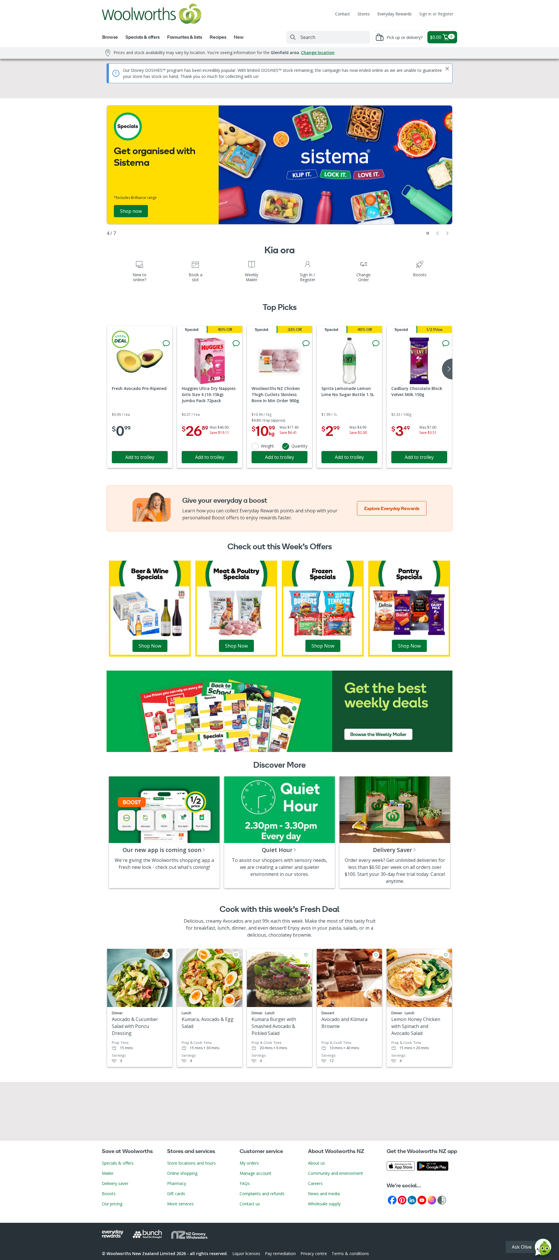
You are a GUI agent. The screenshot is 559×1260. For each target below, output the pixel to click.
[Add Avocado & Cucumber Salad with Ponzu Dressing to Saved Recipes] (166, 955)
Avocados (233, 921)
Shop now (131, 211)
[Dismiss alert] (447, 69)
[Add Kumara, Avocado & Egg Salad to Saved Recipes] (236, 955)
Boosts (109, 1193)
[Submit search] (293, 37)
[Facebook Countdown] (392, 1199)
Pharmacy (176, 1183)
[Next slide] (447, 233)
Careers (315, 1183)
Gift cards (176, 1193)
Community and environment (335, 1173)
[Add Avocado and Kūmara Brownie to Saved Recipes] (376, 955)
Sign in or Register (436, 14)
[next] (447, 369)
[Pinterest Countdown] (402, 1199)
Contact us (250, 1203)
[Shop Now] (150, 608)
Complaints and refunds (262, 1193)
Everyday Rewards (394, 14)
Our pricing (112, 1203)
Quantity (299, 446)
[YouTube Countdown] (422, 1199)
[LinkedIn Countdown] (412, 1199)
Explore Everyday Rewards (391, 508)
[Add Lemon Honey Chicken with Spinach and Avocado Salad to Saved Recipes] (446, 955)
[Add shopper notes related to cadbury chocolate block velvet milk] (446, 343)
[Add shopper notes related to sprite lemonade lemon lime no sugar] (376, 343)
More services (180, 1203)
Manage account (255, 1173)
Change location (318, 52)
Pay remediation (280, 1253)
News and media (324, 1193)
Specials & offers (118, 1163)
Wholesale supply (324, 1203)
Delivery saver (115, 1183)
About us (316, 1163)
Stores (364, 14)
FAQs (245, 1183)
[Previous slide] (437, 233)
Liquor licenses (246, 1253)
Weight (267, 446)
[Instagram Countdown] (431, 1199)
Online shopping (182, 1173)
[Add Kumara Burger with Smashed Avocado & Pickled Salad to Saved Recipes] (306, 955)
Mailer (108, 1173)
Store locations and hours (191, 1163)
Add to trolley (139, 457)
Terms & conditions (350, 1253)
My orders (249, 1163)
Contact (342, 14)
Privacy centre (313, 1253)
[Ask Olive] (543, 1248)
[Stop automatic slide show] (427, 233)
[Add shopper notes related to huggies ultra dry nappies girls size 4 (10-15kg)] (236, 343)
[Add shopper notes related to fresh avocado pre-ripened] (166, 343)
